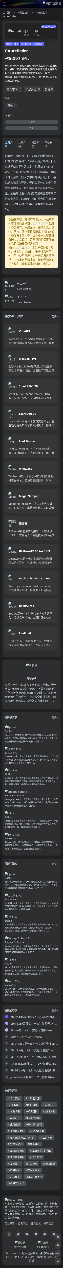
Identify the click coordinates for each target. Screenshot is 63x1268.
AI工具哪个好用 (16, 1131)
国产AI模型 (14, 1170)
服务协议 (36, 1223)
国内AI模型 (31, 1163)
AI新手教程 (33, 1144)
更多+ (55, 316)
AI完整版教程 (15, 1144)
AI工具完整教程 (16, 1150)
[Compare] (58, 1237)
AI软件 (28, 247)
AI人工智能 (14, 1098)
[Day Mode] (58, 1253)
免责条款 (23, 1223)
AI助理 (9, 44)
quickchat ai (24, 288)
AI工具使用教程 (16, 1157)
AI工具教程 (14, 1163)
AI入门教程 (36, 1157)
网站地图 (41, 1256)
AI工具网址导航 (39, 223)
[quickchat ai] (9, 286)
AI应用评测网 (33, 1118)
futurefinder (9, 16)
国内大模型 (49, 1163)
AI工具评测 (46, 1137)
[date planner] (9, 299)
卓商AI (24, 1253)
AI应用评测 (14, 1124)
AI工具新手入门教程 (40, 1150)
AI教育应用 (41, 12)
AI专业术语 (14, 1111)
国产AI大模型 (33, 1170)
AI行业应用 (23, 12)
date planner (24, 302)
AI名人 (48, 1104)
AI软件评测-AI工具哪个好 (21, 1137)
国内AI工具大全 (16, 1183)
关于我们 (48, 1223)
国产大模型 (14, 1176)
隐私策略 (9, 1223)
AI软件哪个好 (37, 1131)
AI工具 (18, 247)
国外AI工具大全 (34, 1176)
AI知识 (13, 1118)
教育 (16, 44)
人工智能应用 (33, 1098)
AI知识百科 (31, 1111)
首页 (9, 12)
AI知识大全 (49, 1111)
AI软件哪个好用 (34, 1124)
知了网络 (29, 1256)
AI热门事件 (31, 1104)
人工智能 (13, 1104)
